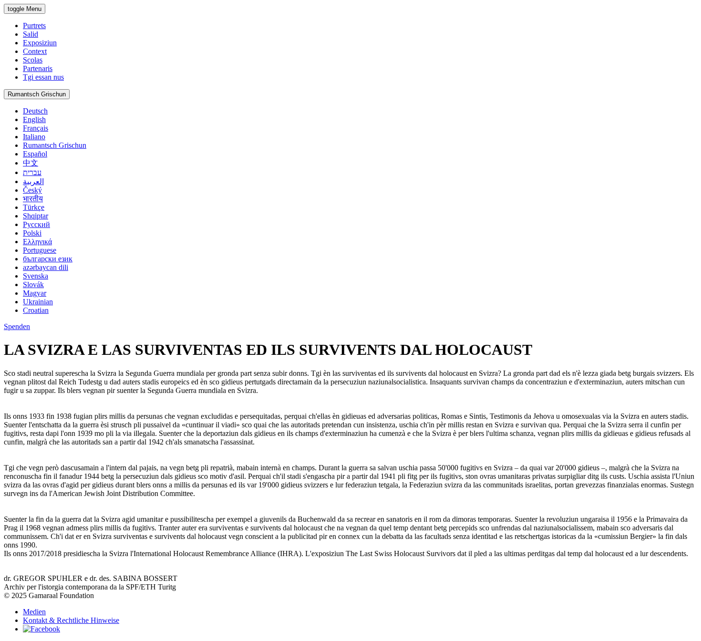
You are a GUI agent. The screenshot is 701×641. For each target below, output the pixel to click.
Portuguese (39, 250)
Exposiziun (40, 43)
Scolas (32, 60)
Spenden (17, 326)
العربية (33, 181)
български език (47, 259)
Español (35, 154)
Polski (32, 233)
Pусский (36, 224)
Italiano (34, 137)
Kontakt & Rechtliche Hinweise (71, 620)
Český (32, 190)
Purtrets (34, 25)
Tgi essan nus (43, 77)
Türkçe (33, 207)
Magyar (34, 293)
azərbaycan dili (45, 267)
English (34, 119)
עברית (32, 172)
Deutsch (35, 111)
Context (35, 51)
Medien (34, 612)
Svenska (35, 276)
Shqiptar (35, 216)
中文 (30, 163)
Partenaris (37, 68)
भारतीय (33, 199)
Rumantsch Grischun (37, 94)
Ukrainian (38, 302)
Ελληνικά (37, 242)
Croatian (36, 310)
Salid (30, 34)
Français (35, 128)
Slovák (33, 284)
